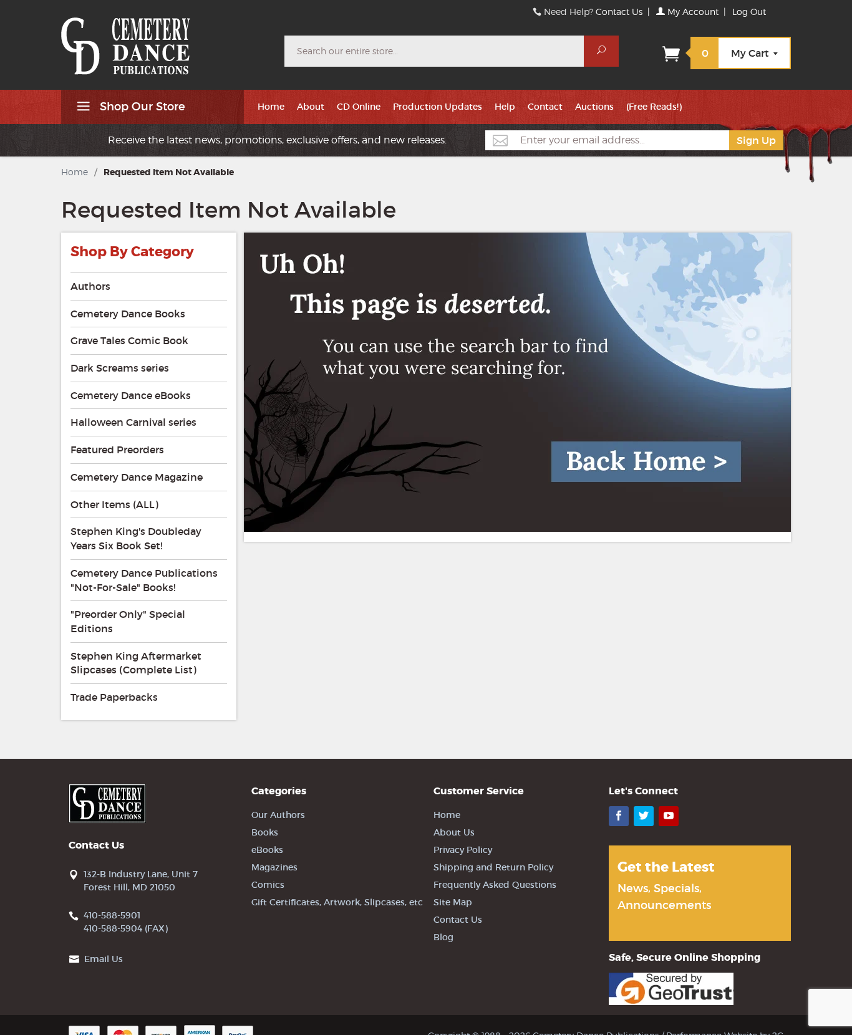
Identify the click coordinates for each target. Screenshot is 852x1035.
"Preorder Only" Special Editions (127, 621)
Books (264, 832)
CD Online (358, 106)
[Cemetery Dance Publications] (165, 40)
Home (271, 106)
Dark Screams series (119, 368)
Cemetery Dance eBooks (130, 395)
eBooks (267, 849)
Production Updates (437, 106)
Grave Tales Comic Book (129, 340)
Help (505, 106)
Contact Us (619, 11)
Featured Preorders (117, 449)
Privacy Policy (462, 849)
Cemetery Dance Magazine (136, 477)
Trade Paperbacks (114, 697)
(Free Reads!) (654, 106)
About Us (454, 832)
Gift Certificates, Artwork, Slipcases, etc (337, 902)
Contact (545, 106)
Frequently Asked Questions (494, 884)
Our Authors (278, 815)
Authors (90, 286)
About (310, 106)
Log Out (749, 11)
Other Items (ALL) (114, 504)
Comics (267, 884)
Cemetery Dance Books (127, 313)
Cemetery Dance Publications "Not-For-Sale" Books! (144, 580)
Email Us (103, 959)
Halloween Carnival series (133, 422)
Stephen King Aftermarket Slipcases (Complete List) (135, 663)
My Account (692, 11)
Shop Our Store (141, 106)
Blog (443, 937)
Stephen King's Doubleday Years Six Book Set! (135, 538)
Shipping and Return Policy (493, 867)
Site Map (452, 902)
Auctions (594, 106)
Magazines (274, 867)
